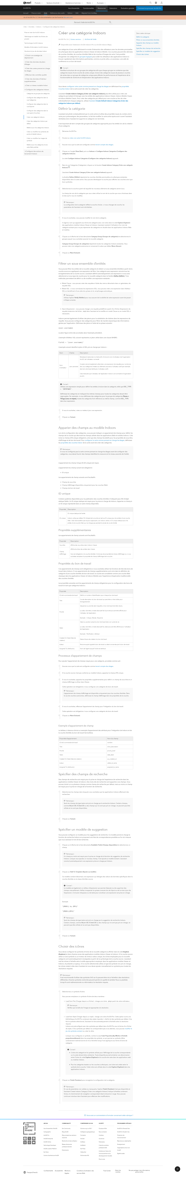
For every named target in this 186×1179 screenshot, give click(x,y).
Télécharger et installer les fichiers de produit (36, 38)
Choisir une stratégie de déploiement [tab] (33, 57)
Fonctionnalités (88, 8)
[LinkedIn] (33, 1138)
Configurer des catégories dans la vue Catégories (37, 99)
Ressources (102, 8)
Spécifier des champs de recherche (148, 48)
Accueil (25, 13)
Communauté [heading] (66, 1123)
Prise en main (36, 13)
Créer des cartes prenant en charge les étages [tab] (37, 70)
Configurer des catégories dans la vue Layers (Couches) (37, 112)
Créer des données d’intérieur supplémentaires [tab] (35, 80)
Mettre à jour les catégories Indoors (38, 128)
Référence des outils (57, 13)
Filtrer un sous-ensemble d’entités (147, 40)
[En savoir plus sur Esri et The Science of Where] (29, 1128)
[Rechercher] (150, 2)
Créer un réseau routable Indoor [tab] (37, 85)
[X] (29, 1138)
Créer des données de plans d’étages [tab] (34, 63)
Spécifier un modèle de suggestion (148, 51)
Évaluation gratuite (127, 8)
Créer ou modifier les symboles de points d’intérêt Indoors (37, 133)
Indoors (38, 27)
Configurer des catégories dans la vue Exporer (37, 105)
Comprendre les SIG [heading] (86, 1123)
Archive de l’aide (90, 39)
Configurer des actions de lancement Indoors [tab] (33, 152)
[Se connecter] (161, 2)
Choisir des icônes (142, 54)
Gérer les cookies (118, 1171)
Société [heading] (101, 1123)
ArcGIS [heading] (46, 1123)
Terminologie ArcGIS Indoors (33, 43)
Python (70, 13)
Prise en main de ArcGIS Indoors (34, 32)
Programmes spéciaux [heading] (124, 1123)
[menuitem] (51, 1128)
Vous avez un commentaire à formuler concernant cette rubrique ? (110, 1115)
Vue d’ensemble (73, 8)
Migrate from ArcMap (89, 13)
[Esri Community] (25, 1142)
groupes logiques (86, 57)
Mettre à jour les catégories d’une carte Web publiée (37, 146)
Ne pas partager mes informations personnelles (139, 1171)
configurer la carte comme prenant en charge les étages (104, 440)
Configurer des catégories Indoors (54, 27)
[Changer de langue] (155, 2)
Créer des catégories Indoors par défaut (37, 122)
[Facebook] (25, 1138)
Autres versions (76, 39)
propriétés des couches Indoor (71, 443)
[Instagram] (29, 1142)
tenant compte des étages (104, 145)
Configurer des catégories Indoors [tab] (37, 89)
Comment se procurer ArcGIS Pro (149, 8)
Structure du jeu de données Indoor (35, 51)
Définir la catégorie (142, 37)
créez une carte (80, 138)
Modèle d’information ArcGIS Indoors (36, 47)
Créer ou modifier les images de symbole (37, 140)
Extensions (113, 8)
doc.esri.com (68, 17)
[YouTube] (33, 1142)
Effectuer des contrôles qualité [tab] (36, 75)
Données (31, 27)
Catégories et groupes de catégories (38, 93)
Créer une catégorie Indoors (35, 117)
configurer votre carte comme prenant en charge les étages (88, 86)
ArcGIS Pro (27, 8)
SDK (76, 13)
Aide (45, 13)
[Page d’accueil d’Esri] (27, 2)
